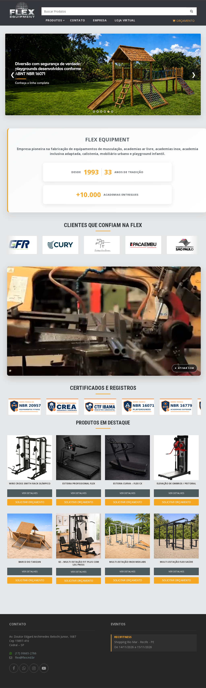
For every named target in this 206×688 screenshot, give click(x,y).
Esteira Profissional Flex (78, 483)
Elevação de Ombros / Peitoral (176, 483)
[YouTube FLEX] (43, 668)
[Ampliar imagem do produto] (29, 457)
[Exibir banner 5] (108, 112)
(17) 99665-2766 (25, 653)
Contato (77, 20)
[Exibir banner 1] (94, 112)
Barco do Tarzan (30, 561)
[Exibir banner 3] (101, 112)
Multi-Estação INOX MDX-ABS (127, 561)
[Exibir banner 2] (98, 112)
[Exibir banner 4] (105, 112)
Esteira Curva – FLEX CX (127, 483)
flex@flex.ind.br (25, 657)
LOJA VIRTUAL (125, 20)
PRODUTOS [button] (54, 20)
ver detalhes (29, 493)
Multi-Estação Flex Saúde (176, 561)
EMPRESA (99, 20)
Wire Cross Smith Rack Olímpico (29, 483)
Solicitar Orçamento (29, 502)
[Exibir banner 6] (112, 112)
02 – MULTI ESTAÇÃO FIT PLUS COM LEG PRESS (78, 563)
